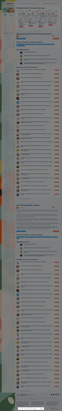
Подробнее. (34, 408)
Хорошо (41, 408)
